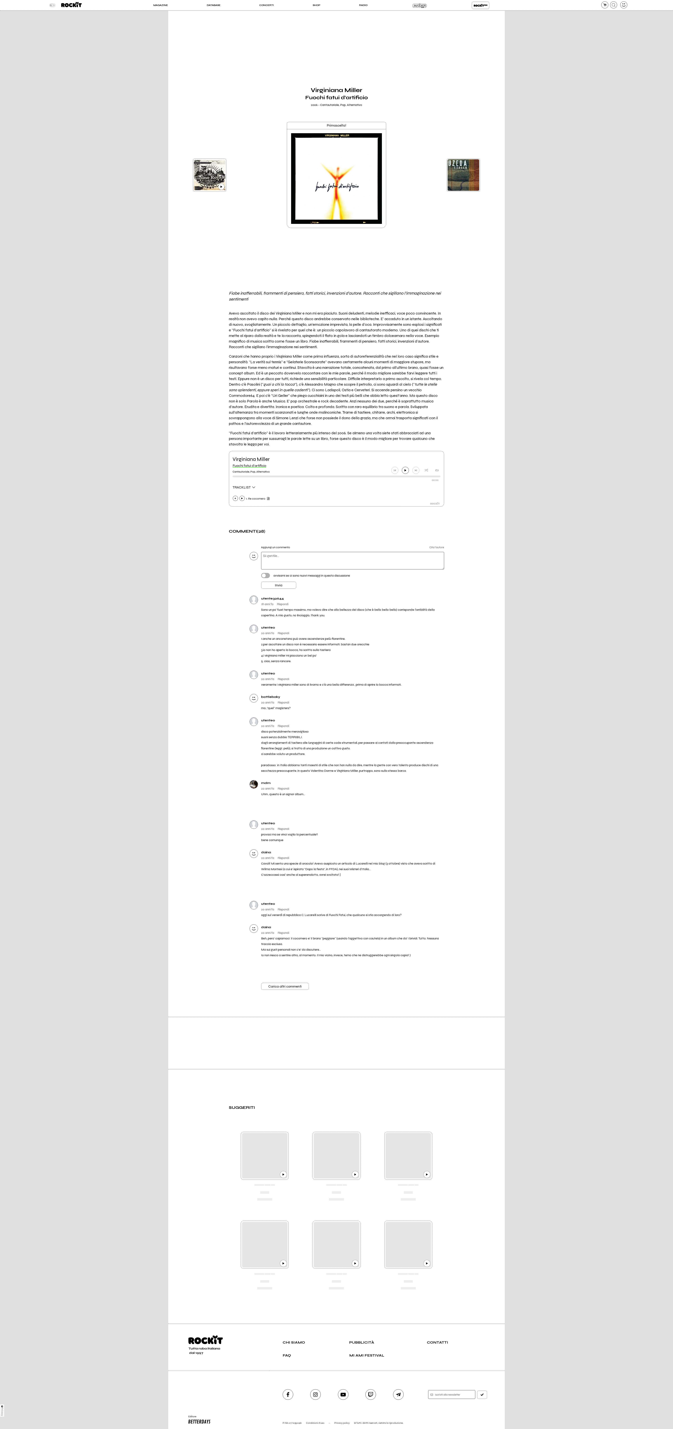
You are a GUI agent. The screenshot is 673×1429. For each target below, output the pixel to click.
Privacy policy (342, 1422)
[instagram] (315, 1394)
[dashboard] (623, 4)
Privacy (2, 1412)
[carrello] (604, 4)
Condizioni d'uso (315, 1422)
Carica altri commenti (285, 986)
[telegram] (398, 1394)
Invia (278, 585)
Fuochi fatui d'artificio (249, 465)
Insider (420, 5)
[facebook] (288, 1394)
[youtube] (343, 1394)
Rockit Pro (480, 5)
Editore (190, 1418)
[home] (71, 5)
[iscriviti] (482, 1394)
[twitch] (370, 1394)
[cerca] (613, 4)
